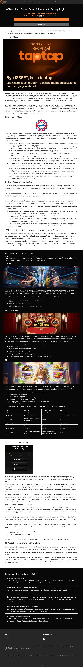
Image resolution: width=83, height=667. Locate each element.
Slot (47, 2)
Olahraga (32, 2)
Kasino (40, 2)
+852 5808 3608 (26, 648)
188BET (7, 634)
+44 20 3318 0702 (16, 648)
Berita (74, 2)
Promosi (53, 2)
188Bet (25, 2)
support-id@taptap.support (13, 649)
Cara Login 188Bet (64, 2)
